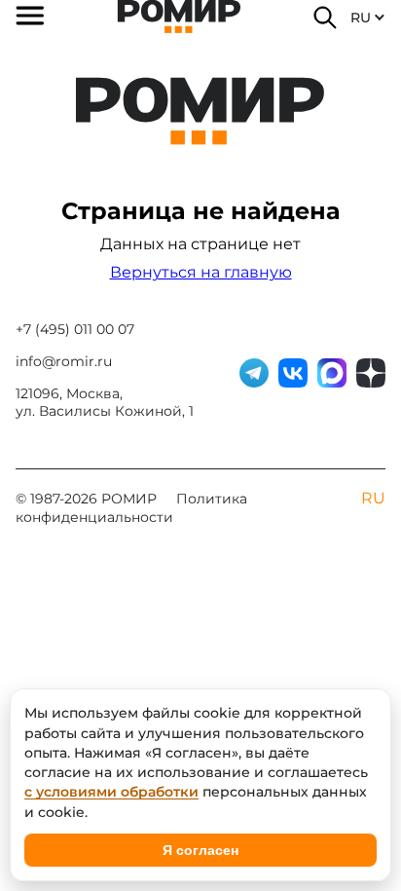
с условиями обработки (111, 791)
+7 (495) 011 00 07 (75, 329)
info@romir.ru (64, 361)
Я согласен (200, 850)
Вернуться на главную (201, 272)
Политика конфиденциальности (131, 508)
